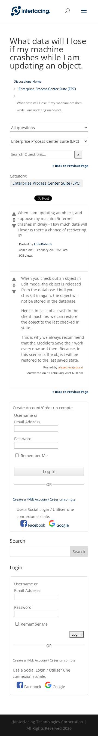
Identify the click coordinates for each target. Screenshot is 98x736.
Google (62, 525)
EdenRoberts (43, 244)
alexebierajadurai (70, 367)
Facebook (36, 525)
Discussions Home (28, 81)
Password (23, 438)
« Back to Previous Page (70, 166)
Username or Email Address (27, 418)
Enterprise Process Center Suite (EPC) (47, 89)
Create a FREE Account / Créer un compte (44, 499)
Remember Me (34, 455)
